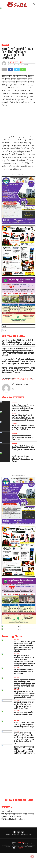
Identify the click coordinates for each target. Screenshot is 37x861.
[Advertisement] (18, 121)
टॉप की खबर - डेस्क (16, 62)
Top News (15, 835)
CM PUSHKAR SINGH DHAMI (22, 378)
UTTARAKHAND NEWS (22, 379)
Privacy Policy (26, 835)
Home (8, 835)
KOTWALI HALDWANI (8, 379)
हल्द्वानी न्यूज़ (32, 379)
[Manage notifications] (32, 856)
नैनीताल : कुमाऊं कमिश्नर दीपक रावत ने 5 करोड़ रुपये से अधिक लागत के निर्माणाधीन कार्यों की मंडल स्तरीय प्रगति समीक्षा (18, 370)
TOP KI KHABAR (20, 842)
